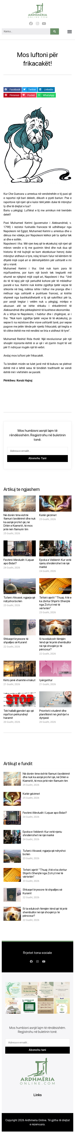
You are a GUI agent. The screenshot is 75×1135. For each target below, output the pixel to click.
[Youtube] (44, 23)
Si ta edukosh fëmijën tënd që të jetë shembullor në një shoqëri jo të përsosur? (55, 644)
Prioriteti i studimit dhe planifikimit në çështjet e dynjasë (54, 714)
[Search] (54, 31)
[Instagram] (37, 23)
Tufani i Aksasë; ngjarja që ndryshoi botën (19, 599)
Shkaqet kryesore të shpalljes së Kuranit (15, 640)
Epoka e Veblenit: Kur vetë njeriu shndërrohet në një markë (55, 563)
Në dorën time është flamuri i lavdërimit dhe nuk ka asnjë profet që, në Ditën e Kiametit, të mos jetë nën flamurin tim (19, 522)
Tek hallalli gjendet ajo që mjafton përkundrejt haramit (18, 714)
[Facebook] (30, 23)
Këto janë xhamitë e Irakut (19, 680)
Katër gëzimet (48, 515)
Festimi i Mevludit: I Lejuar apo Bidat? (45, 812)
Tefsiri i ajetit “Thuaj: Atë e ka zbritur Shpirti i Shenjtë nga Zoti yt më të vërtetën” (55, 603)
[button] (69, 31)
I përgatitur (45, 680)
